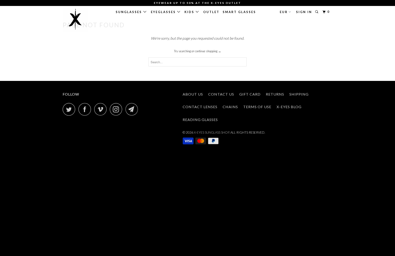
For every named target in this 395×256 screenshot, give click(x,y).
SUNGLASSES (129, 12)
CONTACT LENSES (200, 107)
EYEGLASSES (164, 12)
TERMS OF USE (257, 107)
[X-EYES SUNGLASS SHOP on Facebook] (85, 109)
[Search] (317, 12)
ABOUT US (193, 94)
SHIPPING (299, 94)
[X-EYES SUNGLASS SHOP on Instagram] (117, 109)
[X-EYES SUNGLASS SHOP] (86, 19)
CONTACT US (221, 94)
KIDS (190, 12)
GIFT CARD (250, 94)
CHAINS (230, 107)
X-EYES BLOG (289, 107)
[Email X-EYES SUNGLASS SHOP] (133, 109)
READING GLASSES (200, 119)
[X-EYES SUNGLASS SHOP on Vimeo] (101, 109)
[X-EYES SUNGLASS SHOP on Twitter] (70, 109)
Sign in (304, 12)
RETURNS (275, 94)
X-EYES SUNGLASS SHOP (211, 132)
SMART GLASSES (239, 12)
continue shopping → (208, 51)
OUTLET (211, 12)
